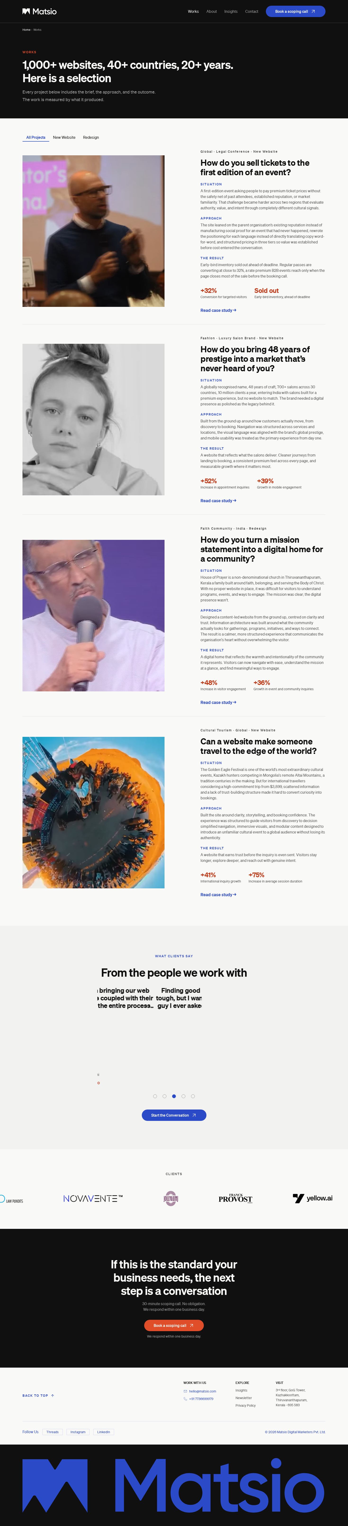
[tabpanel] (174, 1035)
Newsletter (244, 1398)
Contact (251, 11)
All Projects (35, 137)
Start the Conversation (170, 1115)
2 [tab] (164, 1096)
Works (193, 11)
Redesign (91, 137)
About (211, 11)
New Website (64, 137)
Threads (52, 1432)
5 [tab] (193, 1096)
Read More (174, 1019)
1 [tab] (155, 1096)
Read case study (216, 310)
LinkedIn (103, 1432)
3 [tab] (174, 1096)
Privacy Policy (246, 1405)
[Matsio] (39, 11)
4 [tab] (183, 1096)
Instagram (78, 1432)
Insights (231, 11)
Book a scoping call (291, 11)
